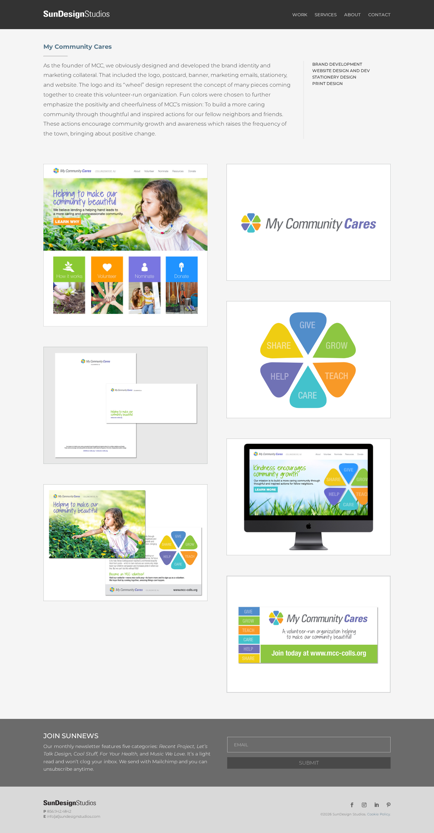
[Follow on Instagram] (364, 805)
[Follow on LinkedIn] (376, 805)
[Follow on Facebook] (352, 805)
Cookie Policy (378, 814)
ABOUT (352, 14)
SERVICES (326, 14)
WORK (299, 14)
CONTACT (379, 14)
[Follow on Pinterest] (388, 805)
